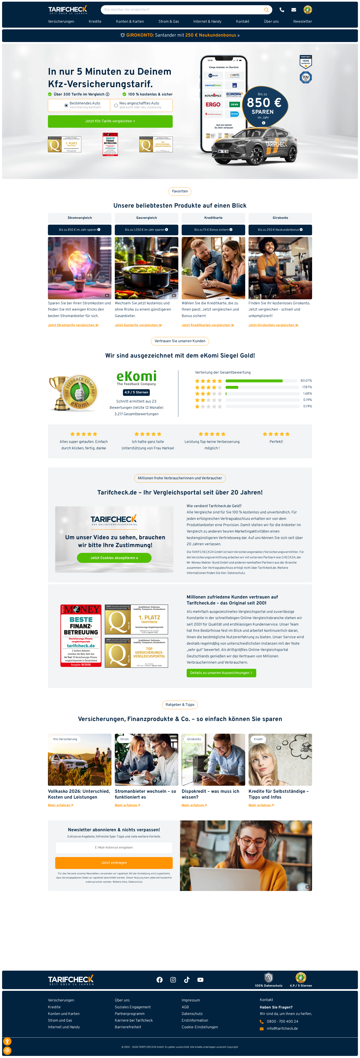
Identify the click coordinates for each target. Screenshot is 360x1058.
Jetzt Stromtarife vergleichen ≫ (73, 325)
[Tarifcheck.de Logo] (91, 979)
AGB (185, 1007)
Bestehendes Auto (85, 105)
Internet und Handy (64, 1027)
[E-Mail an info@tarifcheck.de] (293, 9)
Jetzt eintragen (114, 863)
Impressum (191, 1000)
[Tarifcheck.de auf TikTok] (187, 980)
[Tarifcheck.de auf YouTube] (200, 980)
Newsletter (302, 21)
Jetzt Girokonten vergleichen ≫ (274, 325)
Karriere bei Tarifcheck (134, 1020)
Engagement (133, 1007)
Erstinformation (195, 1020)
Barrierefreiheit (128, 1027)
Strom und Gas (60, 1020)
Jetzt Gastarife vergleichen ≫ (138, 325)
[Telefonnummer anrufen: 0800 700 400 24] (282, 9)
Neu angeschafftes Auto (140, 105)
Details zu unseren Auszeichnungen (220, 673)
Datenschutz (236, 573)
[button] (107, 94)
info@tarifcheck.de (282, 1029)
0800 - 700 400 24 (282, 1022)
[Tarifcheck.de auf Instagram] (173, 980)
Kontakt (242, 21)
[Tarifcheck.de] (68, 9)
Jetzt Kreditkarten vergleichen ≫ (208, 325)
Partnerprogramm (130, 1014)
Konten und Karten (64, 1014)
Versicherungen (61, 1000)
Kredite (54, 1007)
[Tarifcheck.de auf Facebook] (159, 980)
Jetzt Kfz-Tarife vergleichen (109, 121)
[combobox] (186, 9)
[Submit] (266, 9)
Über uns (271, 21)
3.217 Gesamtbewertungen (136, 414)
